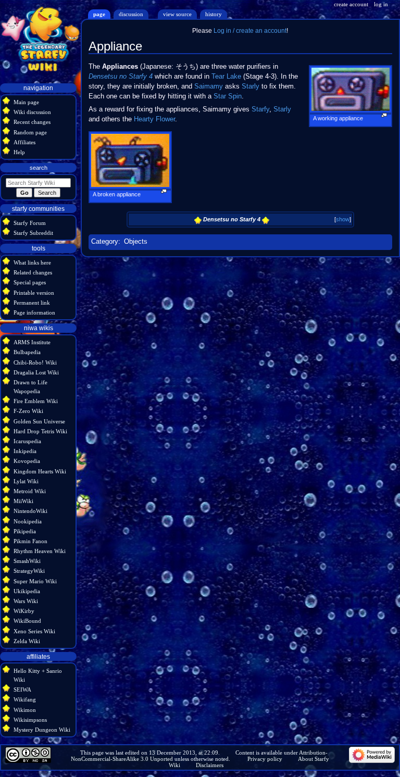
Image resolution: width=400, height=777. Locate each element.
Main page (26, 102)
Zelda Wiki (27, 641)
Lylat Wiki (26, 481)
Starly (250, 86)
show (342, 219)
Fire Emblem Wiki (36, 401)
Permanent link (32, 302)
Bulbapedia (27, 352)
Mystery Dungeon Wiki (42, 729)
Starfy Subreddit (33, 233)
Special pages (30, 282)
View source (177, 14)
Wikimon (25, 710)
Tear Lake (226, 76)
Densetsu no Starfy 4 (121, 76)
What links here (32, 262)
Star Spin (228, 96)
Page (99, 14)
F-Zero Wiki (28, 411)
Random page (30, 132)
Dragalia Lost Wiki (36, 372)
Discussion (131, 14)
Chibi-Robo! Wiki (35, 362)
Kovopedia (27, 461)
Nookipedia (28, 521)
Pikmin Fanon (30, 541)
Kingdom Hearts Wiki (40, 471)
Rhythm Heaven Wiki (40, 551)
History (213, 14)
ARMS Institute (32, 342)
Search (38, 168)
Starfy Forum (30, 223)
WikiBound (27, 621)
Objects (135, 241)
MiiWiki (23, 501)
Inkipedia (25, 451)
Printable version (34, 293)
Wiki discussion (32, 112)
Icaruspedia (27, 441)
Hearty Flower (154, 119)
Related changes (33, 272)
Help (19, 152)
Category (104, 241)
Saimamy (208, 86)
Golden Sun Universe (39, 421)
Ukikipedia (27, 591)
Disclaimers (209, 765)
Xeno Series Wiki (34, 631)
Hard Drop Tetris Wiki (40, 431)
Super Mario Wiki (35, 581)
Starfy (260, 109)
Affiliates (24, 142)
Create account (351, 4)
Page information (34, 312)
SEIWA (22, 689)
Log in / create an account (250, 30)
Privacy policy (264, 759)
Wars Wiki (26, 601)
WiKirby (24, 611)
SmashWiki (27, 561)
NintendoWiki (30, 511)
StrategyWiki (29, 571)
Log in (381, 4)
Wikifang (25, 699)
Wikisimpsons (30, 720)
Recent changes (32, 122)
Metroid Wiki (30, 491)
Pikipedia (25, 531)
